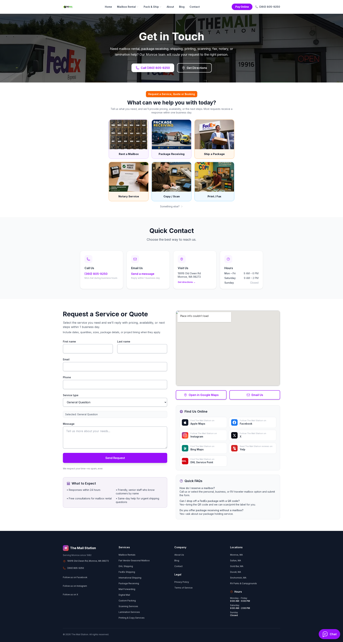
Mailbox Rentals (127, 554)
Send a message (142, 274)
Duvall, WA (235, 572)
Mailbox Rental (126, 6)
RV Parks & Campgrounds (243, 583)
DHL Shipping (126, 566)
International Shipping (130, 577)
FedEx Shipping (127, 572)
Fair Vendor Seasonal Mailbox (134, 560)
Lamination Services (129, 612)
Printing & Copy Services (132, 617)
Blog (182, 6)
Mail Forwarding (127, 589)
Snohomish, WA (238, 577)
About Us (179, 554)
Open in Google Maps (204, 395)
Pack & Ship (151, 6)
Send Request (115, 458)
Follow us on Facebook (75, 577)
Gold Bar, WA (236, 566)
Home (108, 6)
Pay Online (242, 6)
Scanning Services (128, 606)
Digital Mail (124, 595)
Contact (195, 6)
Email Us (257, 395)
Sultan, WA (235, 560)
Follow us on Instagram (75, 586)
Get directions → (186, 282)
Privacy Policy (181, 582)
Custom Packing (127, 600)
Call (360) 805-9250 (155, 68)
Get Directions (197, 68)
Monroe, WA (236, 554)
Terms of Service (183, 587)
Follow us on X (70, 594)
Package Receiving (129, 583)
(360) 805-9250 (269, 6)
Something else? (170, 206)
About (170, 6)
